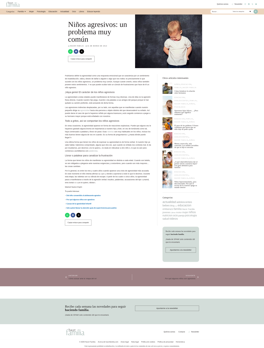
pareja (181, 215)
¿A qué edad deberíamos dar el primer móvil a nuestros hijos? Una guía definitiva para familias (185, 164)
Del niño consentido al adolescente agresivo (83, 195)
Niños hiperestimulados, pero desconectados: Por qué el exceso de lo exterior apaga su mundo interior (185, 184)
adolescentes (181, 100)
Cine (176, 206)
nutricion (167, 215)
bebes (166, 205)
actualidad (169, 202)
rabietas (110, 132)
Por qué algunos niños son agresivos (80, 199)
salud (166, 218)
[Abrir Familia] (25, 11)
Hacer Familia (189, 87)
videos (173, 218)
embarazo (168, 209)
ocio (175, 215)
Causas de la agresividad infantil (78, 204)
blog (172, 205)
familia (178, 87)
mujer (185, 212)
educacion (186, 84)
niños (177, 84)
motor (179, 212)
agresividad (85, 110)
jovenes (166, 212)
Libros (173, 212)
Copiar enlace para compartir (81, 59)
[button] (70, 51)
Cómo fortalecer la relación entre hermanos (184, 92)
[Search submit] (255, 11)
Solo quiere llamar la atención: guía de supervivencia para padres (91, 208)
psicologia (179, 107)
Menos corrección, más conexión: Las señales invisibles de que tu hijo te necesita (186, 145)
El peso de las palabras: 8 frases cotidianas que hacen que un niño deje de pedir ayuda (186, 127)
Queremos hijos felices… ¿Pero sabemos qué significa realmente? (186, 112)
